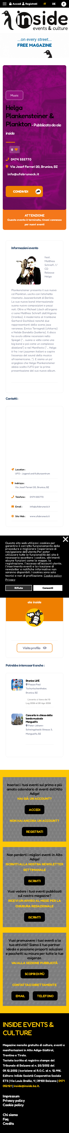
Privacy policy (14, 1100)
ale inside (34, 602)
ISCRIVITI (34, 881)
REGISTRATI (34, 832)
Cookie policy (13, 1105)
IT (45, 3)
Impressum (11, 1096)
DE (54, 3)
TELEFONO (45, 996)
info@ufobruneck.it (23, 174)
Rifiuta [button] (19, 587)
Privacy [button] (10, 579)
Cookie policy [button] (53, 575)
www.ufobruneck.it (40, 516)
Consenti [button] (48, 587)
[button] (4, 4)
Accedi (17, 3)
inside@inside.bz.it (26, 1086)
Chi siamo (10, 1115)
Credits (8, 1123)
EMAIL (20, 996)
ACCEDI (34, 810)
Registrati (31, 3)
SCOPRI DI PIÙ (34, 974)
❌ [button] (65, 539)
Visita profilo (32, 648)
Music (14, 95)
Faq (5, 1119)
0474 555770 (21, 159)
